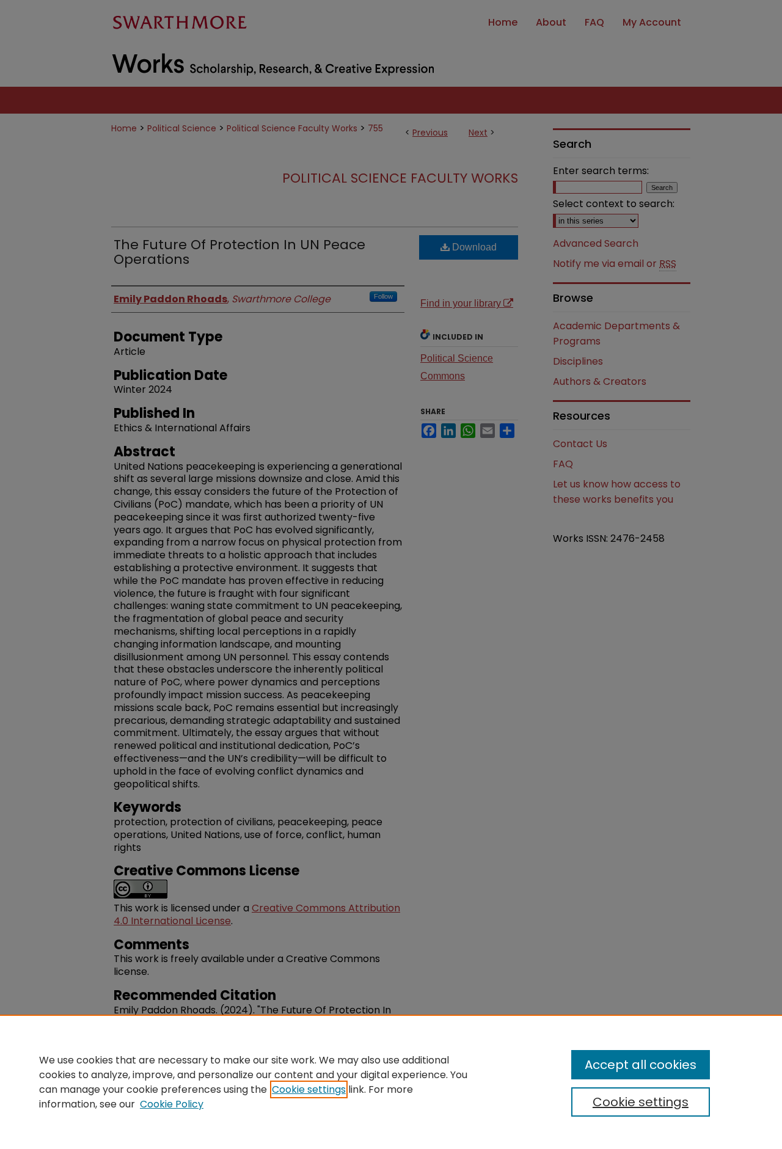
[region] (391, 1082)
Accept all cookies (640, 1064)
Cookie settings (309, 1089)
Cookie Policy (171, 1104)
